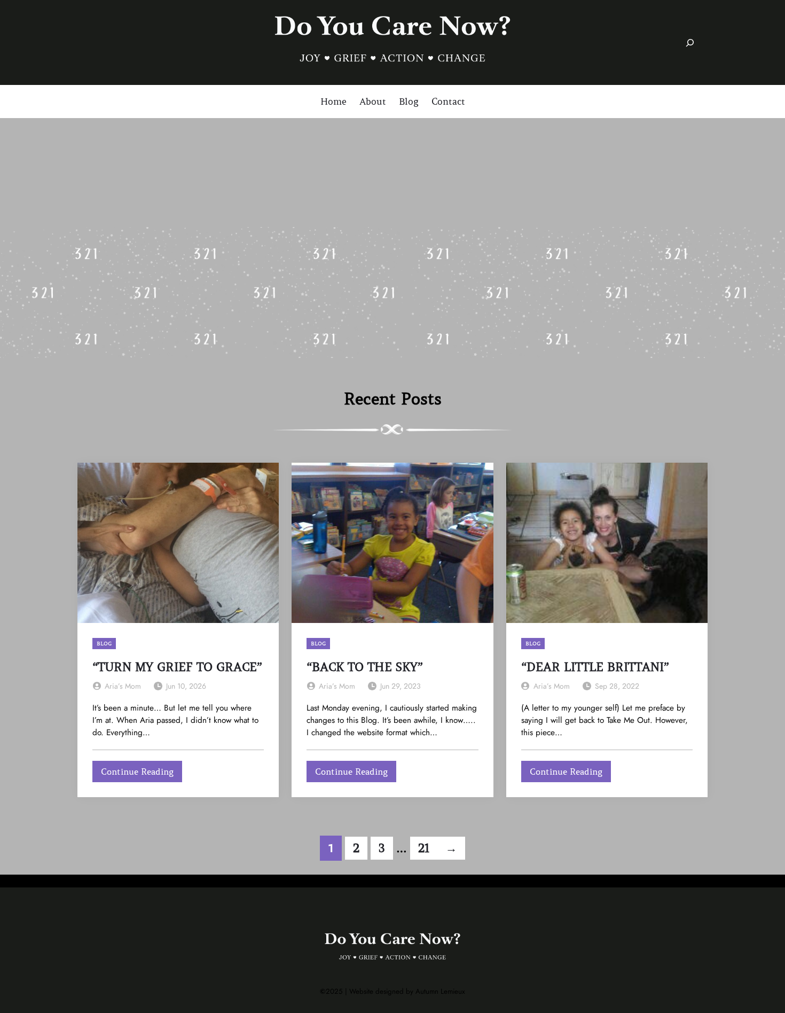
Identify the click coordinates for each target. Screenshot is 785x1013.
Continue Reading (141, 774)
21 (423, 848)
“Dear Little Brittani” (595, 667)
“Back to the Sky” (365, 667)
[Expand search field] (690, 42)
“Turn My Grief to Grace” (177, 667)
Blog (104, 643)
